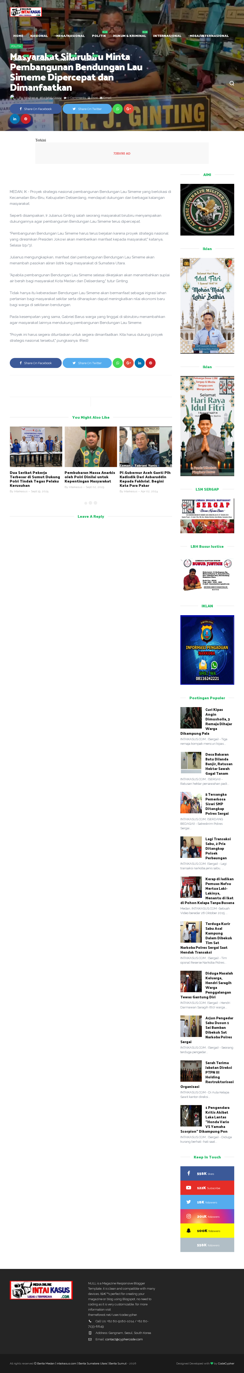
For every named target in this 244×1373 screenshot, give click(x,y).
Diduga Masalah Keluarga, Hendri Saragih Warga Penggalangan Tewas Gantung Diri (206, 985)
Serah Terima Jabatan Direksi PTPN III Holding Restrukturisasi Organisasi (207, 1074)
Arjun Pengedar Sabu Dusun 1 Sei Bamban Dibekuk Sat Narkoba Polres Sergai (206, 1030)
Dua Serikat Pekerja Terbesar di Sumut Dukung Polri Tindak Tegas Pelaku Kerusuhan (35, 479)
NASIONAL (39, 36)
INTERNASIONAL (167, 36)
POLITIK (99, 36)
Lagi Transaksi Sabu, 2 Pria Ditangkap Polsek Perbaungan (218, 848)
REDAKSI (89, 59)
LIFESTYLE (66, 59)
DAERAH (20, 59)
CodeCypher (226, 1363)
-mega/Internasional (208, 36)
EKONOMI (43, 59)
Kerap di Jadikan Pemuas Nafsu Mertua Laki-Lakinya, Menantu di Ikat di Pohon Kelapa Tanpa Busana (207, 890)
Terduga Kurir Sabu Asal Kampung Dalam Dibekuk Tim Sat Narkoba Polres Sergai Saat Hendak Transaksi (206, 937)
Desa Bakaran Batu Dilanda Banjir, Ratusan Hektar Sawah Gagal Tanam (219, 763)
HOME (18, 36)
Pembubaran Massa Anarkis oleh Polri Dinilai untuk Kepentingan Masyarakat (90, 476)
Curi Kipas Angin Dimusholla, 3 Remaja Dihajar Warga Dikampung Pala (206, 721)
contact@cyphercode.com (124, 1339)
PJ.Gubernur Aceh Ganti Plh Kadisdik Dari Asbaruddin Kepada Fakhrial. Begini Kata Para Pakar (145, 479)
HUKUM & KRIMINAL (129, 36)
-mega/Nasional (70, 36)
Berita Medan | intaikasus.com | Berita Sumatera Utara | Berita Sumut (82, 1363)
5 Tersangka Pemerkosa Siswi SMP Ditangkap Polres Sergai (217, 803)
